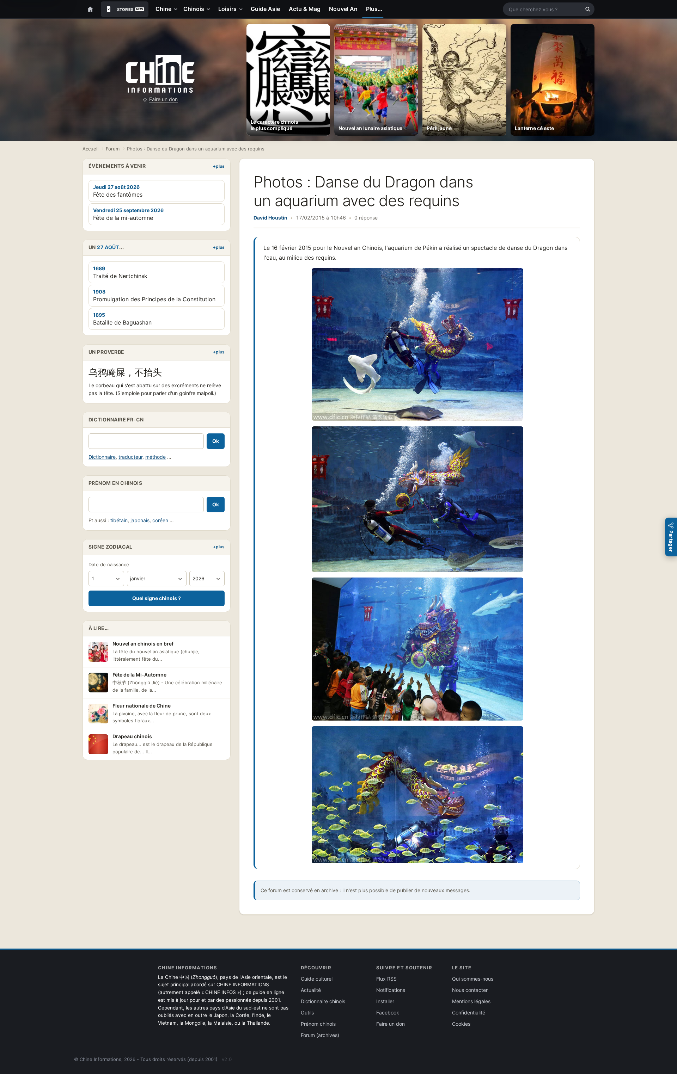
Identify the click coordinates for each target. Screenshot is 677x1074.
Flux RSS (386, 979)
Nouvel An (343, 8)
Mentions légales (471, 1001)
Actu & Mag (305, 8)
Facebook (387, 1013)
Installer (385, 1001)
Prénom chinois (318, 1024)
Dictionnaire (102, 457)
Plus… (374, 8)
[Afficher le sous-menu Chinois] (210, 9)
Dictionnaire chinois (323, 1001)
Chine (163, 8)
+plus (219, 166)
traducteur (130, 457)
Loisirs (227, 8)
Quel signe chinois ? (156, 598)
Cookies (461, 1024)
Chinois (194, 8)
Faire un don (163, 99)
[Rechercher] (587, 9)
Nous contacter (470, 990)
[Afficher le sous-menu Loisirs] (242, 9)
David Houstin (270, 218)
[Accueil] (90, 9)
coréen (160, 520)
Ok (215, 441)
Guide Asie (265, 8)
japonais (140, 520)
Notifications (390, 990)
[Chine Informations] (160, 74)
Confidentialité (468, 1013)
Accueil (90, 149)
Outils (307, 1013)
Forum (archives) (320, 1035)
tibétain (119, 520)
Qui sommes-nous (472, 979)
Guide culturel (317, 979)
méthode (155, 457)
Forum (113, 149)
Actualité (311, 990)
